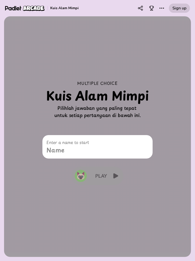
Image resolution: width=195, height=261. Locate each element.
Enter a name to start (67, 142)
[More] (162, 8)
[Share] (140, 8)
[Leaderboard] (152, 8)
